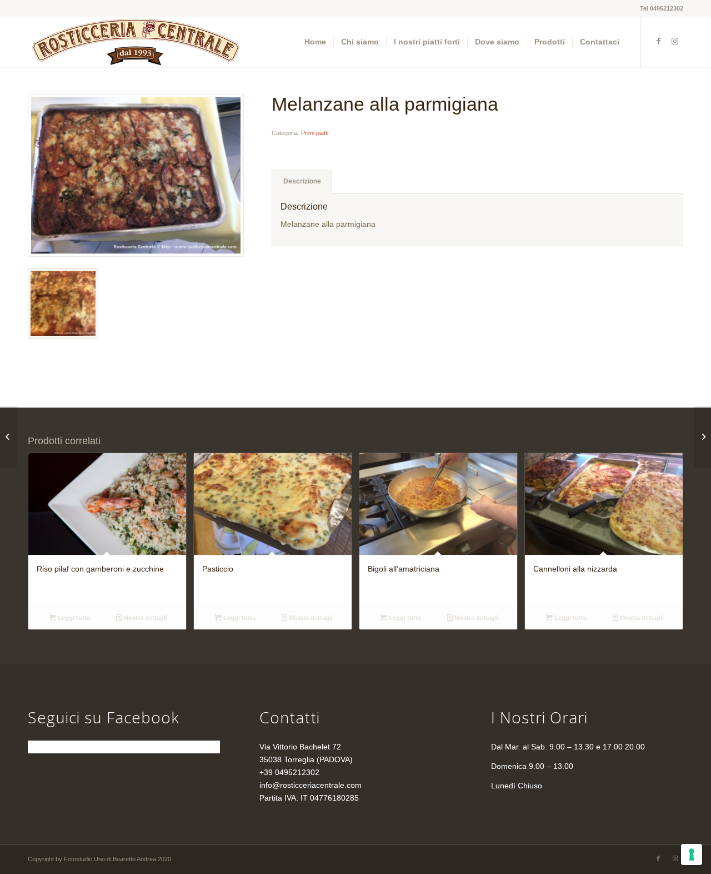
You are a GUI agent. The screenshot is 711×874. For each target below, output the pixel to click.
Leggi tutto (73, 617)
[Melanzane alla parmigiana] (136, 175)
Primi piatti (314, 133)
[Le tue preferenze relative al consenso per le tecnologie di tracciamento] (691, 854)
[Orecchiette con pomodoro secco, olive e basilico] (702, 437)
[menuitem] (315, 42)
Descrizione (302, 181)
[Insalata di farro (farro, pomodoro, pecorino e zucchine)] (8, 437)
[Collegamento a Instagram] (675, 41)
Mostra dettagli (144, 617)
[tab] (302, 181)
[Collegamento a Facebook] (658, 41)
